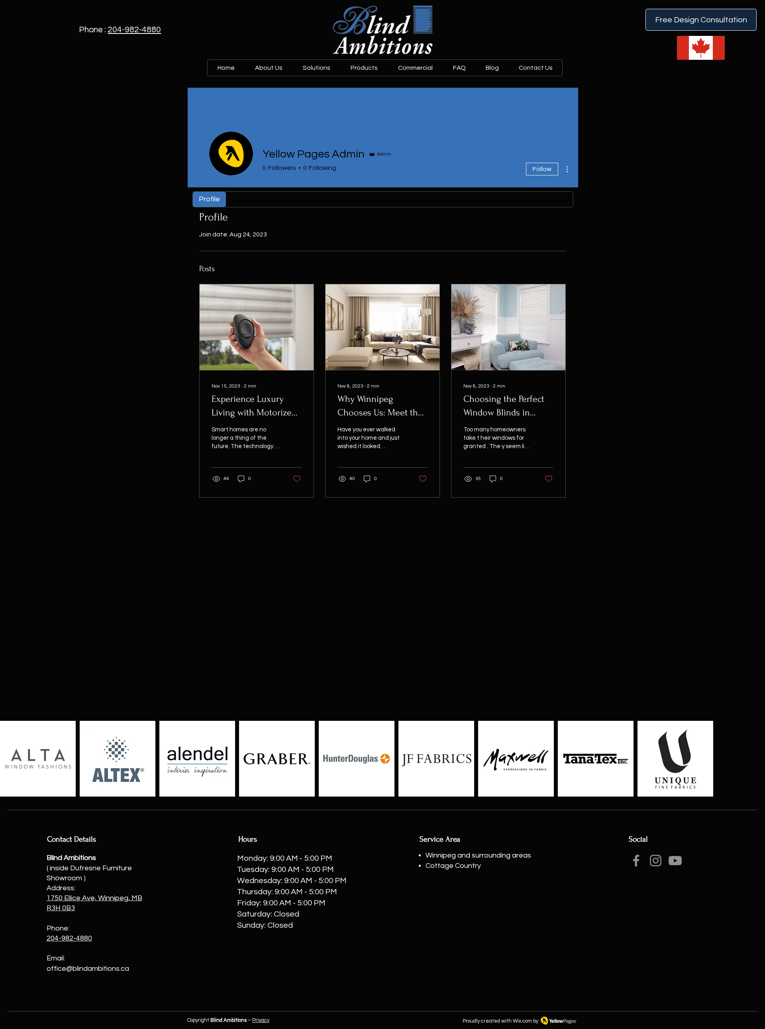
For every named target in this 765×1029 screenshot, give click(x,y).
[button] (364, 68)
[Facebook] (636, 860)
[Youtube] (675, 860)
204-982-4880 (134, 30)
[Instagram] (655, 860)
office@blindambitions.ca (88, 968)
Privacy (260, 1020)
